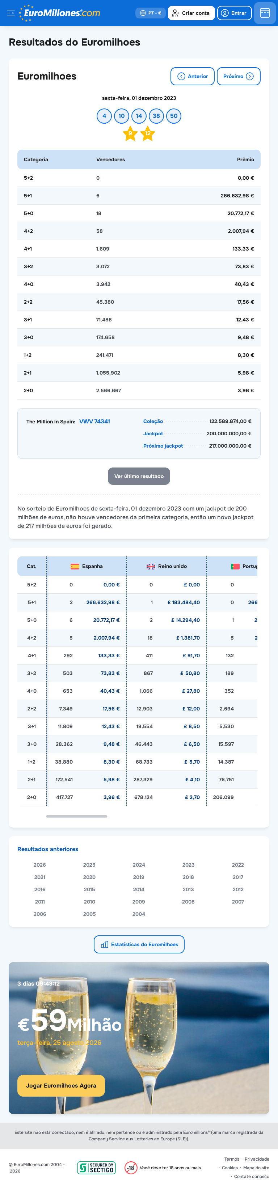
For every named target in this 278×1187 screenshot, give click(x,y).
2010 (89, 901)
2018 (188, 877)
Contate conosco (251, 1176)
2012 (238, 889)
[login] (234, 13)
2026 (40, 865)
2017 (238, 877)
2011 (40, 901)
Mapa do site (256, 1168)
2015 (89, 889)
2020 (89, 877)
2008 (188, 901)
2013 (188, 889)
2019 (138, 877)
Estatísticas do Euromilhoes (144, 944)
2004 (138, 914)
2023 (188, 865)
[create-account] (191, 13)
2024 (139, 865)
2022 (238, 865)
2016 (40, 889)
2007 (238, 901)
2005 (89, 914)
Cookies (230, 1168)
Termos (231, 1159)
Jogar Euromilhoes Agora (61, 1085)
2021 (39, 877)
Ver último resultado (139, 476)
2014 (138, 889)
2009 (138, 901)
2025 (89, 865)
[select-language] (150, 13)
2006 (40, 914)
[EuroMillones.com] (59, 13)
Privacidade (257, 1159)
